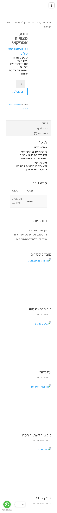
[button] (51, 5)
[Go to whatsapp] (7, 504)
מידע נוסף (42, 128)
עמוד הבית (46, 22)
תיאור (45, 123)
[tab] (28, 123)
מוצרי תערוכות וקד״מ (30, 22)
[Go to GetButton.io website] (7, 510)
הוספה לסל (18, 92)
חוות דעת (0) (41, 133)
